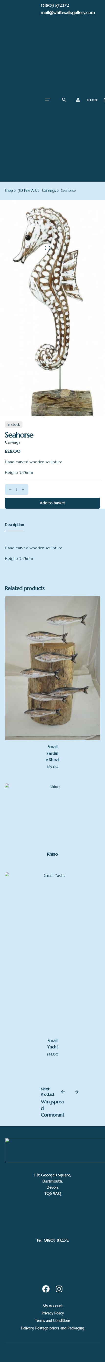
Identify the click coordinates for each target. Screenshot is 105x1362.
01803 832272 (55, 5)
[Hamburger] (47, 100)
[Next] (77, 1092)
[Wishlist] (78, 100)
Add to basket (53, 699)
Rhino (52, 854)
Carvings (12, 442)
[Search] (64, 100)
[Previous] (63, 1092)
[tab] (14, 524)
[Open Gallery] (47, 248)
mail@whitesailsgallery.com (68, 12)
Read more (53, 807)
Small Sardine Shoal (52, 753)
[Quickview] (52, 643)
